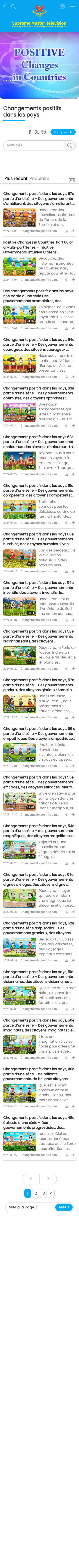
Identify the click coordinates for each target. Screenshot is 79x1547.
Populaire (39, 178)
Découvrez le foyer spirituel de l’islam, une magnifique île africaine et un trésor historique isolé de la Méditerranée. (56, 903)
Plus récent (15, 178)
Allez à (64, 1207)
